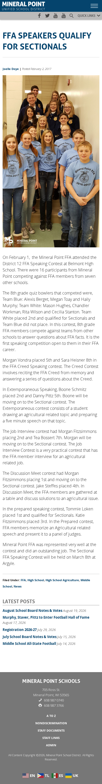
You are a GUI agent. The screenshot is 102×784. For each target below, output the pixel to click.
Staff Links (51, 738)
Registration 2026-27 (20, 629)
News (17, 586)
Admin (51, 745)
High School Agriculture (62, 580)
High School (35, 580)
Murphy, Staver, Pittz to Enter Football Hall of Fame (46, 617)
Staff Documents (51, 730)
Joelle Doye (11, 69)
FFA (23, 580)
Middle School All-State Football (29, 643)
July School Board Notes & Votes (29, 636)
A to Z (51, 716)
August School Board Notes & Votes (32, 610)
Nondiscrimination (51, 723)
